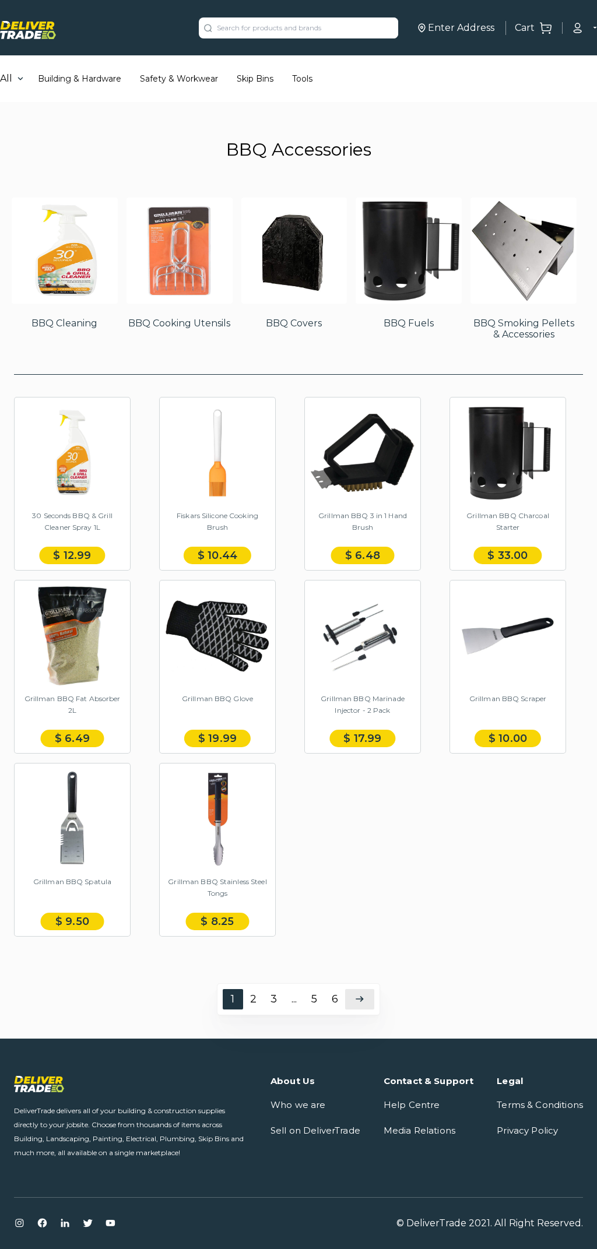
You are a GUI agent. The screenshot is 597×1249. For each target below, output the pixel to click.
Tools (302, 78)
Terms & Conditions (540, 1104)
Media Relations (419, 1130)
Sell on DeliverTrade (315, 1130)
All (6, 78)
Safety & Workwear (179, 78)
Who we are (298, 1104)
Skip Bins (255, 78)
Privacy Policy (527, 1130)
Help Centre (412, 1104)
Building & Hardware (79, 78)
